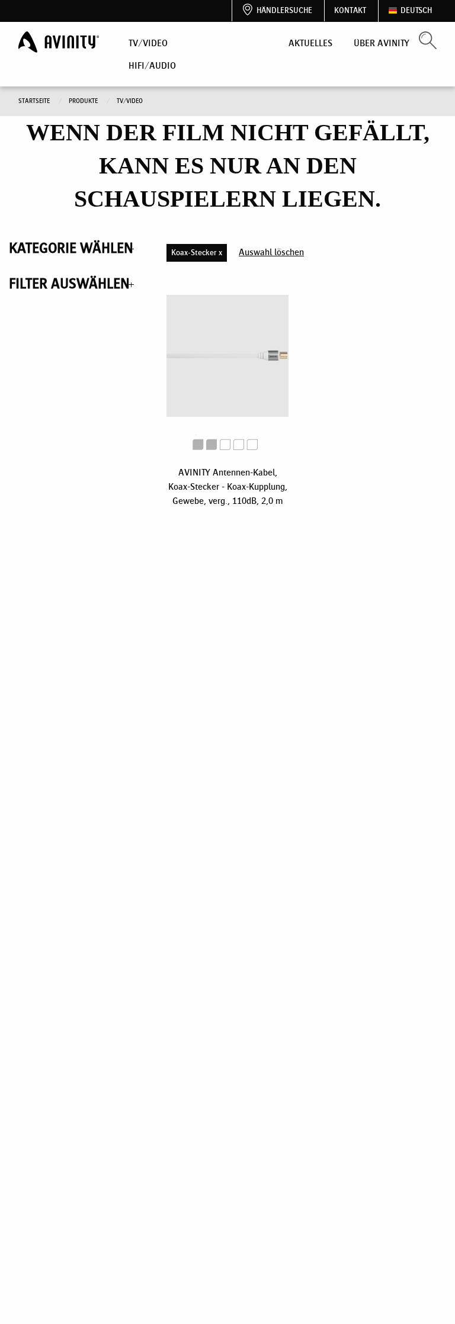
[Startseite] (59, 42)
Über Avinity (381, 43)
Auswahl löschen (271, 252)
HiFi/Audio (152, 65)
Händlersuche (284, 10)
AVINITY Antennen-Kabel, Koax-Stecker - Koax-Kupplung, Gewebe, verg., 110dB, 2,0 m (227, 486)
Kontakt (350, 10)
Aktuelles (310, 43)
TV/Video (148, 43)
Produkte (84, 101)
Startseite (35, 101)
